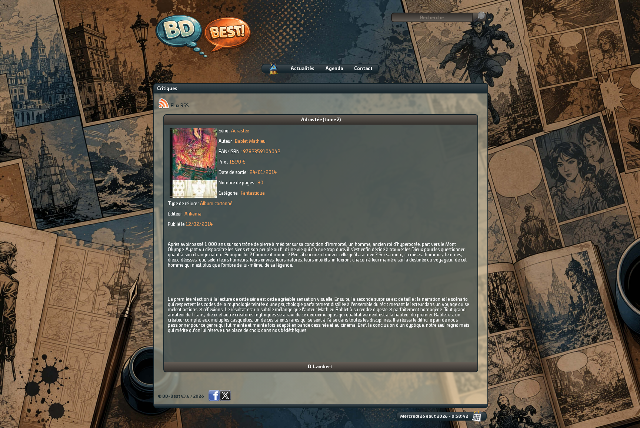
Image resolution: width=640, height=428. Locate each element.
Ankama (192, 214)
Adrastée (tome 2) (321, 120)
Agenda (334, 68)
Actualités (302, 68)
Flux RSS (179, 105)
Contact (363, 68)
